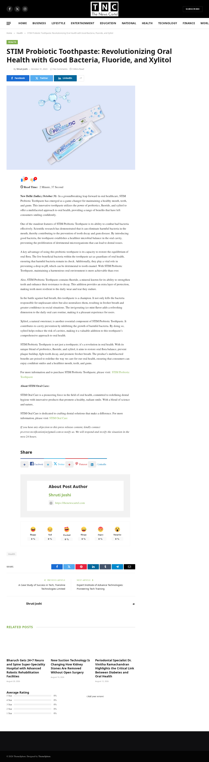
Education (108, 23)
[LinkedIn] (10, 202)
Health (147, 23)
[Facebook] (10, 185)
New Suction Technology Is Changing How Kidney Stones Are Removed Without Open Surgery (70, 666)
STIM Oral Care (58, 418)
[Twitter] (10, 194)
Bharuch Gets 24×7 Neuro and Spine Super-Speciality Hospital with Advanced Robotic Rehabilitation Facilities (26, 668)
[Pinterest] (10, 210)
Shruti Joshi (22, 68)
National (129, 23)
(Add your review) (95, 696)
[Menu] (9, 23)
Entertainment (82, 23)
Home (22, 23)
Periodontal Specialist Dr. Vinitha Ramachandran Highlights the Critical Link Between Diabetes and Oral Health (114, 668)
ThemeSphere (44, 756)
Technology (167, 23)
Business (39, 23)
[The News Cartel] (104, 9)
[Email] (10, 219)
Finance (189, 23)
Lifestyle (58, 23)
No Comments (60, 68)
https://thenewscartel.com (70, 503)
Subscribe (193, 9)
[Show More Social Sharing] (81, 78)
